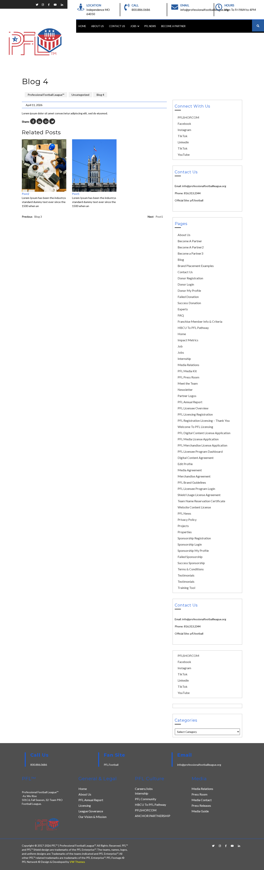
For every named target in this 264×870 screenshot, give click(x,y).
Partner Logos (187, 396)
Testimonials (186, 575)
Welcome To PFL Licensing (195, 427)
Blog (181, 259)
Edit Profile (185, 464)
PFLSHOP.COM (188, 117)
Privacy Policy (187, 519)
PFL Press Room (188, 377)
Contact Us (117, 26)
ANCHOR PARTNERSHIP (152, 816)
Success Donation (189, 303)
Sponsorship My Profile (193, 550)
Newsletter (185, 389)
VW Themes (77, 861)
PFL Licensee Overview (193, 408)
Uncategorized (80, 94)
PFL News (150, 26)
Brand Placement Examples (196, 266)
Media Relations (188, 365)
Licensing (84, 805)
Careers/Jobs (144, 788)
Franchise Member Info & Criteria (200, 321)
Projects (183, 526)
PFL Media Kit (187, 371)
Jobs (133, 26)
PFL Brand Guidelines (192, 482)
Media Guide (200, 811)
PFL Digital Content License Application (204, 433)
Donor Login (186, 284)
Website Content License (194, 507)
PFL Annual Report (190, 402)
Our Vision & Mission (92, 817)
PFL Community (145, 799)
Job (180, 346)
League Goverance (90, 811)
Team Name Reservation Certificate (201, 501)
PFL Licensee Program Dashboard (200, 451)
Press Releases (201, 805)
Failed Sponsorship (190, 557)
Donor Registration (190, 278)
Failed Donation (188, 297)
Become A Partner (173, 26)
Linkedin (183, 142)
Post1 (75, 193)
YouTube (184, 154)
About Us (97, 26)
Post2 (25, 193)
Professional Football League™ (46, 94)
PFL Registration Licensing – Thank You (204, 420)
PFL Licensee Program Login (196, 488)
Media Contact (202, 800)
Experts (183, 309)
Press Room (199, 794)
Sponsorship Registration (194, 538)
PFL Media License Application (198, 439)
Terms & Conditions (191, 569)
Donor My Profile (189, 290)
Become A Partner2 (191, 247)
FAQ (181, 315)
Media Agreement (190, 470)
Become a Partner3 (190, 253)
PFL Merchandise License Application (202, 445)
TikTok (182, 136)
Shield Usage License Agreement (199, 495)
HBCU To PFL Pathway (193, 327)
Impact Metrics (188, 340)
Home (82, 26)
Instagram (184, 130)
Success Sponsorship (191, 563)
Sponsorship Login (190, 544)
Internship (184, 358)
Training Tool (186, 587)
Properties (185, 532)
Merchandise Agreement (194, 476)
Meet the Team (188, 383)
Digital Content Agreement (196, 457)
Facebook (184, 123)
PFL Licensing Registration (195, 414)
